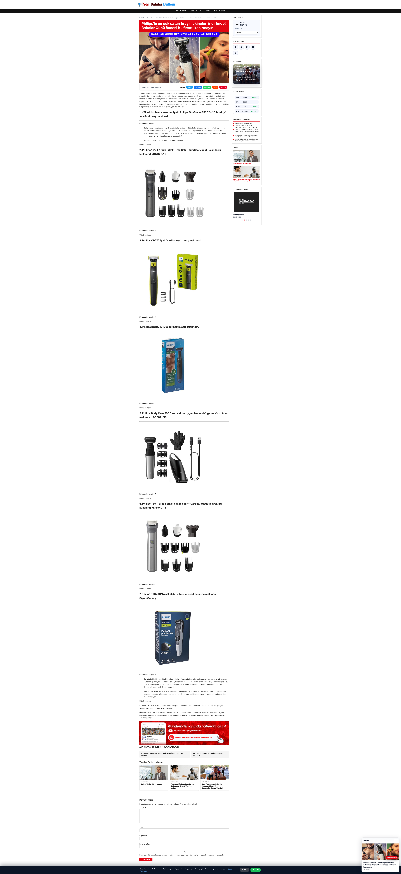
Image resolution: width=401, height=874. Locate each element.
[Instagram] (247, 47)
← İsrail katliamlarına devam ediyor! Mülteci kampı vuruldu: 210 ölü (164, 754)
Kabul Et (256, 870)
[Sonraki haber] (257, 67)
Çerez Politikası (219, 11)
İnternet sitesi (144, 844)
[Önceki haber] (252, 67)
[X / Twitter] (241, 47)
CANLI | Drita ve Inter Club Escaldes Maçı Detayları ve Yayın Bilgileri (246, 140)
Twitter (190, 87)
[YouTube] (253, 47)
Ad (141, 827)
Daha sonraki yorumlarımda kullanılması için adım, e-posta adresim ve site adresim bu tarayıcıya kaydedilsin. (182, 855)
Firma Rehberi (196, 11)
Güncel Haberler (181, 11)
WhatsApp (207, 87)
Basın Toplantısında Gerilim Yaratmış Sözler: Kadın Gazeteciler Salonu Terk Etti (247, 131)
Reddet (244, 870)
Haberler (142, 18)
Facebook (198, 87)
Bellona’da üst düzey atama (243, 123)
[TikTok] (235, 53)
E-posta (143, 836)
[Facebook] (235, 47)
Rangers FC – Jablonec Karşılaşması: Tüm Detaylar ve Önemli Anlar (246, 136)
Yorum (142, 808)
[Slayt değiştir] (243, 220)
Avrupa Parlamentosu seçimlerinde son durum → (208, 754)
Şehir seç (238, 28)
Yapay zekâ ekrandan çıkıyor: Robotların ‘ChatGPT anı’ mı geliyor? (246, 126)
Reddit (215, 87)
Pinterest (223, 87)
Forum (208, 11)
